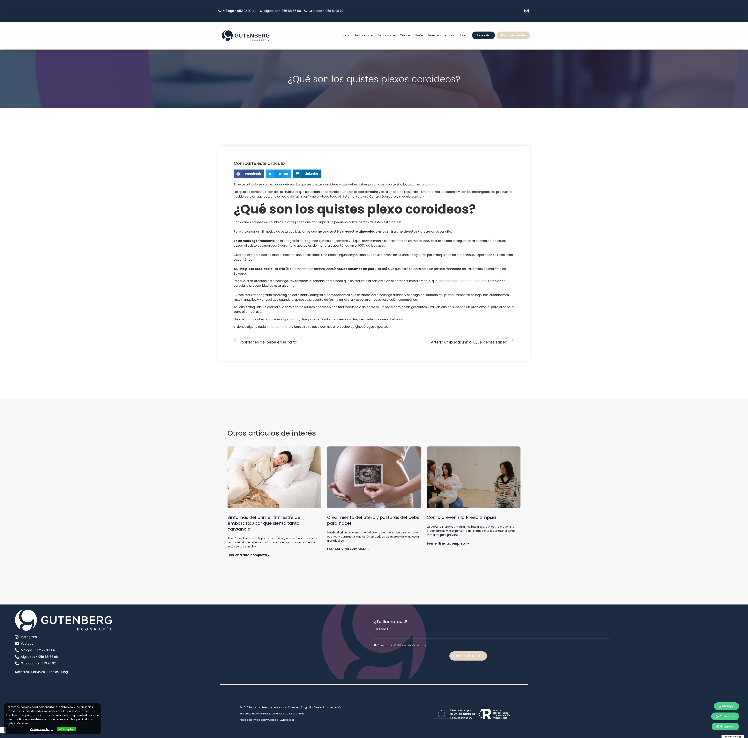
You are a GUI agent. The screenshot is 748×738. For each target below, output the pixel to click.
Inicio (346, 35)
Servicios (384, 35)
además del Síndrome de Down (463, 281)
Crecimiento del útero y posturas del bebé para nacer (373, 520)
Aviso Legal (287, 719)
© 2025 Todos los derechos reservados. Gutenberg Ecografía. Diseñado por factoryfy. (291, 707)
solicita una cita (279, 326)
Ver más (22, 723)
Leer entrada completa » (249, 555)
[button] (249, 174)
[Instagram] (526, 10)
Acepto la (403, 645)
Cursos (405, 35)
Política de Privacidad (411, 645)
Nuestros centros (441, 35)
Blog (463, 35)
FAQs (419, 35)
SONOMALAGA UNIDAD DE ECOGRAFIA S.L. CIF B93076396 (272, 713)
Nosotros (362, 35)
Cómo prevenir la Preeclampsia (461, 517)
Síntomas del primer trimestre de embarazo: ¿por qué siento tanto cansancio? (264, 523)
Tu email (381, 629)
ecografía (436, 184)
